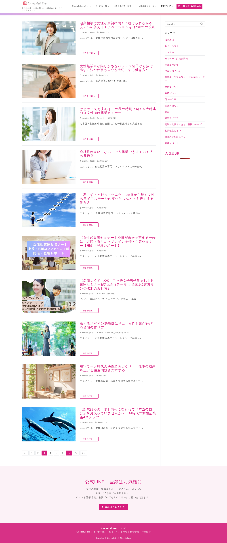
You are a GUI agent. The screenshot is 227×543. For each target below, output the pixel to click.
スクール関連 (172, 46)
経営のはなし (172, 105)
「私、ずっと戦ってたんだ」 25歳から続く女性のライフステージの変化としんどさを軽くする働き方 (117, 198)
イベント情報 (121, 532)
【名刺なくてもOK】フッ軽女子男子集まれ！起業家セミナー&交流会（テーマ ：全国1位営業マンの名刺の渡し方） (117, 284)
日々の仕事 (170, 99)
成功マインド (104, 32)
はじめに (169, 40)
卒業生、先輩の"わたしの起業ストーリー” (113, 333)
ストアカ (169, 52)
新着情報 (134, 532)
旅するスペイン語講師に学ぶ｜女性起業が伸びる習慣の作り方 (116, 325)
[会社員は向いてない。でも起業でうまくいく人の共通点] (49, 167)
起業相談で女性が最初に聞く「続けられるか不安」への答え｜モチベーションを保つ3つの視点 (117, 25)
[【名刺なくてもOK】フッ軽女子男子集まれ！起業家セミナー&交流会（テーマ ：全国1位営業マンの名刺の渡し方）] (49, 296)
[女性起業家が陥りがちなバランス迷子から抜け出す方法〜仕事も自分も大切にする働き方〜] (49, 81)
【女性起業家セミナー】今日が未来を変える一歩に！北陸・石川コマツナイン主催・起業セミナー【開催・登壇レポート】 (118, 241)
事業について (172, 65)
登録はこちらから (114, 507)
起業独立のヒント (174, 130)
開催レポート (172, 143)
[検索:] (185, 24)
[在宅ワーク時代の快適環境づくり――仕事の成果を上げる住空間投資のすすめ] (49, 381)
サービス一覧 (104, 532)
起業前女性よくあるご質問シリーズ (183, 124)
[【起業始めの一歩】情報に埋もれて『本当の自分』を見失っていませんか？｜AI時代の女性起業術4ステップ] (49, 424)
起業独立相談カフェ (175, 137)
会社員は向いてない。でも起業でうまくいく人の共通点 (116, 154)
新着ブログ (103, 161)
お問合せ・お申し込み (191, 6)
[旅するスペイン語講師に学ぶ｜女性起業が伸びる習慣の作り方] (49, 339)
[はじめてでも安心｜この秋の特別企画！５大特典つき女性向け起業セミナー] (49, 124)
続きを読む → (89, 53)
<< (25, 453)
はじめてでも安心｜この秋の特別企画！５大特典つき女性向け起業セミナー (118, 111)
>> (83, 453)
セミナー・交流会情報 (107, 118)
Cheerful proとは (85, 532)
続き (167, 112)
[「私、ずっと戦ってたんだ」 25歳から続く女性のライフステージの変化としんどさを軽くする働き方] (49, 210)
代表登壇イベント (174, 71)
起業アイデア (172, 118)
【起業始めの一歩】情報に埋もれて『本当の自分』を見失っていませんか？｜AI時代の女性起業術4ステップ (118, 413)
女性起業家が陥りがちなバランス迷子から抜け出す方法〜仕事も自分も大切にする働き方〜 (116, 68)
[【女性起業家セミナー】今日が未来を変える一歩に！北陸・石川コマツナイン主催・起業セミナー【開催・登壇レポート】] (49, 253)
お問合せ (146, 532)
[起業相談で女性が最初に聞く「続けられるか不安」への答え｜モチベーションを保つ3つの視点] (49, 38)
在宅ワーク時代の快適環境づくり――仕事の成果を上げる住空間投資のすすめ (118, 368)
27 (76, 453)
